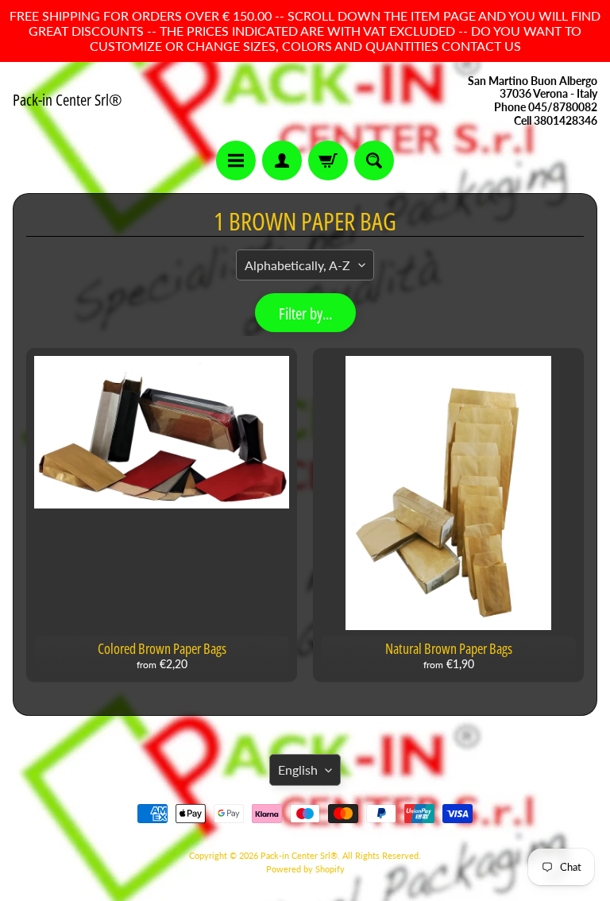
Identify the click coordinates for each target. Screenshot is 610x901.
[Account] (282, 160)
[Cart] (328, 160)
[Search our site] (374, 160)
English (298, 769)
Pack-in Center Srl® (67, 100)
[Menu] (236, 160)
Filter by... (305, 313)
